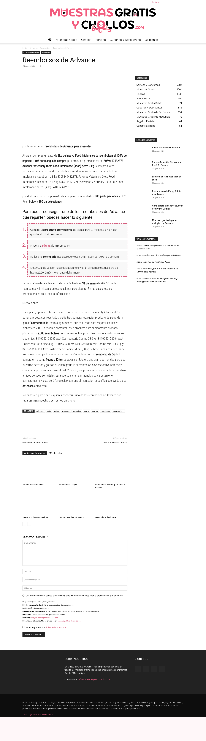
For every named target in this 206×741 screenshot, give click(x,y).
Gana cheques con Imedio (35, 442)
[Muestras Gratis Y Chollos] (103, 20)
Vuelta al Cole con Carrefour (35, 517)
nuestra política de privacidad (69, 621)
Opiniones (151, 40)
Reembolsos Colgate (68, 484)
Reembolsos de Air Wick (33, 484)
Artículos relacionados (34, 453)
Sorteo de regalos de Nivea (168, 255)
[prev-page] (24, 524)
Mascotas (77, 411)
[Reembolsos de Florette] (111, 503)
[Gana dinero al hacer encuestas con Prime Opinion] (142, 209)
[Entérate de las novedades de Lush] (142, 180)
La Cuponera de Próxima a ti (71, 517)
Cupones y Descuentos (125, 40)
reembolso (105, 411)
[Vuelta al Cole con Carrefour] (38, 503)
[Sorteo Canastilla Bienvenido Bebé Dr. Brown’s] (142, 166)
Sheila (139, 262)
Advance (40, 411)
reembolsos (118, 411)
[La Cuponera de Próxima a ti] (75, 503)
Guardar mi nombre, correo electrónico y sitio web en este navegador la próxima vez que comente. (74, 595)
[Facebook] (166, 2)
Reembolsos (46, 52)
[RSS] (176, 2)
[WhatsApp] (25, 73)
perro (86, 411)
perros (95, 411)
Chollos (86, 40)
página (46, 245)
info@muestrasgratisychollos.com (44, 618)
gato (49, 411)
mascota (66, 411)
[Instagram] (171, 2)
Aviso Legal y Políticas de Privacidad (37, 714)
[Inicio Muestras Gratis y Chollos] (50, 39)
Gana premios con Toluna (114, 442)
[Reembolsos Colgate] (75, 470)
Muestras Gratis (66, 40)
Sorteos (100, 40)
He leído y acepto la (47, 627)
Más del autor (55, 453)
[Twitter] (181, 2)
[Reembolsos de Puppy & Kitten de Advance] (111, 470)
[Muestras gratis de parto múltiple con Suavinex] (142, 224)
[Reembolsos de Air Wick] (38, 470)
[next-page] (29, 524)
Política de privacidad (57, 627)
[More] (53, 73)
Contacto (155, 2)
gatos (56, 411)
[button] (180, 40)
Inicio (24, 48)
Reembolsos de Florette (105, 517)
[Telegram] (32, 73)
